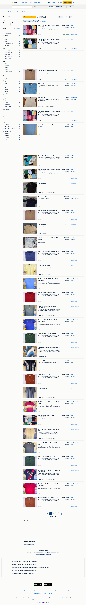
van (3, 22)
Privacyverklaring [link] (52, 590)
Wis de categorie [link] (17, 28)
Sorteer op (73, 14)
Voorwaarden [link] (30, 2)
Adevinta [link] (44, 593)
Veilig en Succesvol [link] (26, 590)
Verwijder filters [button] (42, 21)
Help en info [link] (24, 2)
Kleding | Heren (27, 21)
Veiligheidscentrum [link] (37, 2)
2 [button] (53, 513)
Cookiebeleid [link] (61, 590)
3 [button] (56, 513)
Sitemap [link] (50, 593)
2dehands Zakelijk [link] (16, 590)
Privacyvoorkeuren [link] (70, 590)
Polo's (35, 21)
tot (12, 22)
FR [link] (73, 2)
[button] (54, 2)
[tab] (60, 17)
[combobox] (22, 7)
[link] (16, 2)
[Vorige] (47, 513)
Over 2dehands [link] (37, 593)
